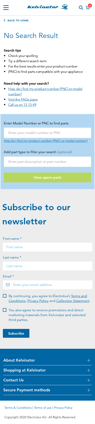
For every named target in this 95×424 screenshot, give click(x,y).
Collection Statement (72, 301)
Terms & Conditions (18, 408)
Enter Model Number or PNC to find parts (36, 123)
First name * (12, 238)
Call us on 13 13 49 (22, 105)
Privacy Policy (38, 301)
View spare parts (47, 177)
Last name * (12, 257)
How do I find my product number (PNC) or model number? (45, 91)
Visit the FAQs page (23, 99)
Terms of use (42, 408)
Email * (8, 276)
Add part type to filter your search (38, 152)
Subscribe (16, 333)
